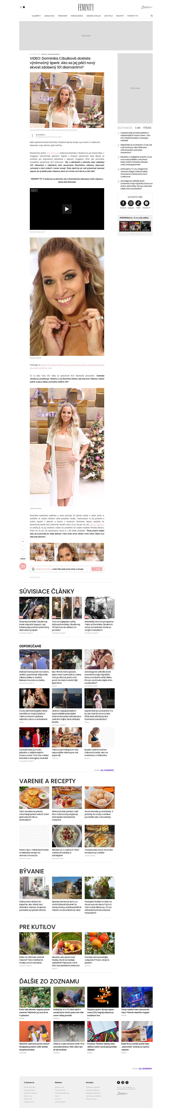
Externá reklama (60, 1090)
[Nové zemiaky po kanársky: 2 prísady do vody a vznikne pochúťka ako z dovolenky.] (100, 797)
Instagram (131, 208)
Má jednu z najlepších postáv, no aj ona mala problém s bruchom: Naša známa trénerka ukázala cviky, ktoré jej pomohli (136, 161)
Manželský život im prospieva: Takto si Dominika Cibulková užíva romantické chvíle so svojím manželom (99, 625)
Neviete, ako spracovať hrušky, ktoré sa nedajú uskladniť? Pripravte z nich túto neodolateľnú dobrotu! (66, 961)
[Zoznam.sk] (123, 1094)
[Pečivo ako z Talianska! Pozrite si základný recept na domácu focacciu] (34, 836)
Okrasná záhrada (25, 966)
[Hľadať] (151, 15)
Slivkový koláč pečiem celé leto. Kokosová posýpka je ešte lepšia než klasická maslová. (65, 815)
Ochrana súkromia (29, 1090)
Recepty (120, 16)
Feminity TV (132, 16)
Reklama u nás (59, 1087)
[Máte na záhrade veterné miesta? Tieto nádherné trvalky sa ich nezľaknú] (34, 943)
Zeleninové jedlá (58, 858)
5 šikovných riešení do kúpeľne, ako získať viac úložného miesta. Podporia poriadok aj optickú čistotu (32, 905)
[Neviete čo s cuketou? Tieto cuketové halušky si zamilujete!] (67, 836)
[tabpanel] (135, 161)
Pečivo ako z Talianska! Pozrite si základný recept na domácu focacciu (34, 852)
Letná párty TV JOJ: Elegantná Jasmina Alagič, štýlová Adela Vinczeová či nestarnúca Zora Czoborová (134, 173)
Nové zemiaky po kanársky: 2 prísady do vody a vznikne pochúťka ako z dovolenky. (99, 814)
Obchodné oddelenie (93, 1090)
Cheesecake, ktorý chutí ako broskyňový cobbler (99, 851)
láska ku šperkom (96, 524)
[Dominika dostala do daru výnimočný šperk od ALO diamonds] (42, 552)
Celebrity (36, 16)
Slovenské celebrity (53, 54)
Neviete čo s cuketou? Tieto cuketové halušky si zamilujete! (65, 852)
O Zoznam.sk (29, 1082)
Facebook (123, 208)
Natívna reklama (60, 1102)
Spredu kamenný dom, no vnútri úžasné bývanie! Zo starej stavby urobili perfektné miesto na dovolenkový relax (66, 905)
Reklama (58, 1082)
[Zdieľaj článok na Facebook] (22, 550)
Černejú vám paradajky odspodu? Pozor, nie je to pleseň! (97, 960)
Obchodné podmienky (62, 1093)
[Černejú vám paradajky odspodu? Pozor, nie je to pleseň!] (100, 943)
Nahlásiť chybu (35, 577)
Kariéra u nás (28, 1096)
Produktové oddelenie (93, 1087)
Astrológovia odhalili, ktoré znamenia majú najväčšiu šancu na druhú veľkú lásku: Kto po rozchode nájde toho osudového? (137, 185)
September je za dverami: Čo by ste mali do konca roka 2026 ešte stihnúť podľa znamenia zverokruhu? (136, 149)
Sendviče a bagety (25, 858)
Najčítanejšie (125, 127)
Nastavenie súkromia (30, 1093)
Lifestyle (108, 16)
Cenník (57, 1096)
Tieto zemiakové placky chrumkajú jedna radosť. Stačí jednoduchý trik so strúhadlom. (34, 815)
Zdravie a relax (93, 16)
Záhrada (88, 966)
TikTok (138, 208)
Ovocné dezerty (90, 856)
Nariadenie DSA (29, 1102)
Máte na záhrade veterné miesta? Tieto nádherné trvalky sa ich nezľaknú (31, 960)
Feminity (44, 54)
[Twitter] (126, 1083)
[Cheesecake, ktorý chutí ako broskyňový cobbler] (100, 836)
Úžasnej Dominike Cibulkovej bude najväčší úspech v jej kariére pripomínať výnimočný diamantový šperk (34, 625)
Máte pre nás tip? (91, 1099)
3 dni (138, 127)
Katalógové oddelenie (93, 1093)
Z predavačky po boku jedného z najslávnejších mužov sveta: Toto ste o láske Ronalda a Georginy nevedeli (135, 137)
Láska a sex (49, 16)
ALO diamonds (53, 153)
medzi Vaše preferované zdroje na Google (59, 569)
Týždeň (147, 127)
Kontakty (89, 1082)
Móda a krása (77, 16)
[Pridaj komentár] (22, 541)
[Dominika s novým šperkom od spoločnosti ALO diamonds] (67, 552)
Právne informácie (29, 1087)
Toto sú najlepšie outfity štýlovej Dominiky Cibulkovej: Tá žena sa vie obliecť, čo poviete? (66, 625)
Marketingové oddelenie (94, 1096)
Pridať (98, 569)
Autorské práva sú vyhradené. (126, 1089)
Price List (58, 1099)
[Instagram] (122, 1083)
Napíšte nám (28, 1099)
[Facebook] (118, 1083)
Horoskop (62, 16)
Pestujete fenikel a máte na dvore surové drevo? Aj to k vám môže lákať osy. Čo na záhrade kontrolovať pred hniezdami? (98, 907)
